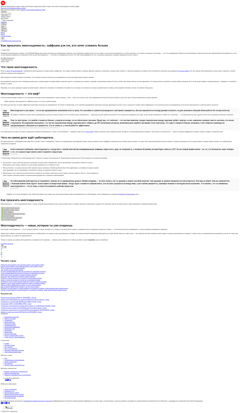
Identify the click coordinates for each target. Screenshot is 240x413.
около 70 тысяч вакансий (14, 71)
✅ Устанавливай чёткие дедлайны (12, 217)
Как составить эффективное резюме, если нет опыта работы (20, 286)
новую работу (90, 131)
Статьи (3, 41)
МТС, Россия (32, 297)
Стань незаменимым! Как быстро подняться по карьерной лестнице (22, 273)
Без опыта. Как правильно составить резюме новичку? (18, 276)
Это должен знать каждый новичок (12, 270)
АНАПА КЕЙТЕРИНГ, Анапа (32, 312)
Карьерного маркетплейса (126, 194)
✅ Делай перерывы (7, 212)
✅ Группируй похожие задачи (10, 210)
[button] (3, 32)
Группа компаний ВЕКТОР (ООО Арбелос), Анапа (32, 299)
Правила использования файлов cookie (33, 10)
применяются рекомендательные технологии (38, 401)
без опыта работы (183, 71)
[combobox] (8, 407)
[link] (4, 28)
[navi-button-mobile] (2, 38)
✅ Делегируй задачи (8, 216)
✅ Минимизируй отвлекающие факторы (13, 214)
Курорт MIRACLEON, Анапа (31, 301)
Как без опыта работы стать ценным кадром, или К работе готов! (22, 266)
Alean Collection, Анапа (48, 306)
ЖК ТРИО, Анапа (25, 304)
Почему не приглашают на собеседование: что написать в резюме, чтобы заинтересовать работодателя (33, 290)
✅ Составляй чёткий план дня (10, 208)
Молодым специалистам (13, 41)
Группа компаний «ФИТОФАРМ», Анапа (41, 310)
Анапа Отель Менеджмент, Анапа (36, 308)
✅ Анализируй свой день (9, 219)
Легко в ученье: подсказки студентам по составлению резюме (20, 280)
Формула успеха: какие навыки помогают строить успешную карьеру (23, 283)
